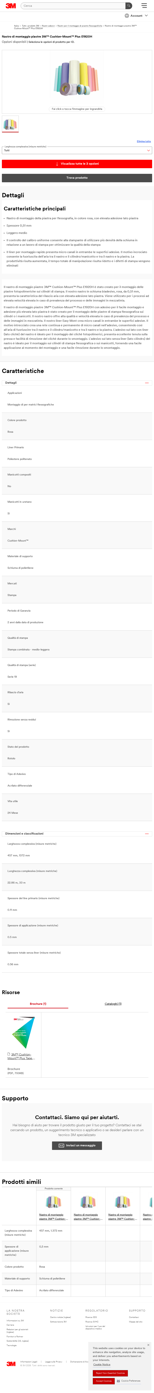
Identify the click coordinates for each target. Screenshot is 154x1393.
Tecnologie (12, 1346)
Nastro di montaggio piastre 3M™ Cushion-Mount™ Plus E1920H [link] (52, 1217)
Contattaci (134, 1317)
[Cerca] (128, 5)
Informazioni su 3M (15, 1321)
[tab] (38, 1004)
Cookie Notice (101, 1364)
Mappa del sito (135, 1322)
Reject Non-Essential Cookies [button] (110, 1373)
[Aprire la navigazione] (144, 6)
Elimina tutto (144, 141)
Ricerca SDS (91, 1317)
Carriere (10, 1325)
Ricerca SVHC (91, 1322)
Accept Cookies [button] (104, 1381)
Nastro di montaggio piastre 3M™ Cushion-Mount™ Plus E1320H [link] (121, 1217)
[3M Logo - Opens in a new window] (11, 6)
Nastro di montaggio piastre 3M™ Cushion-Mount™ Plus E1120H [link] (87, 1217)
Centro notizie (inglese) (60, 1317)
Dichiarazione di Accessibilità (83, 1362)
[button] (128, 1381)
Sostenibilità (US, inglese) (18, 1341)
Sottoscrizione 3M (58, 1322)
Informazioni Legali (28, 1362)
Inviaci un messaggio (80, 1145)
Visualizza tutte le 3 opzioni (80, 163)
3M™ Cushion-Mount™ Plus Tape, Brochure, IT (20, 1056)
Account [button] (136, 15)
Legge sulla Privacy (53, 1362)
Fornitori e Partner (15, 1337)
